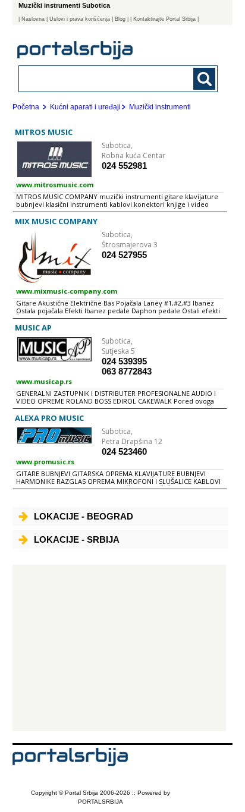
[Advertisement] (119, 648)
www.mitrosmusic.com (54, 184)
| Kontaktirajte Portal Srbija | (164, 19)
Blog (120, 19)
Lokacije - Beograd (83, 516)
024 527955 (124, 255)
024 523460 (124, 451)
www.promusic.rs (45, 461)
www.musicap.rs (44, 381)
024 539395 (124, 361)
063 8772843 (127, 371)
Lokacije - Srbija (77, 539)
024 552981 (124, 165)
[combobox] (99, 78)
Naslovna (33, 19)
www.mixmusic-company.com (66, 291)
